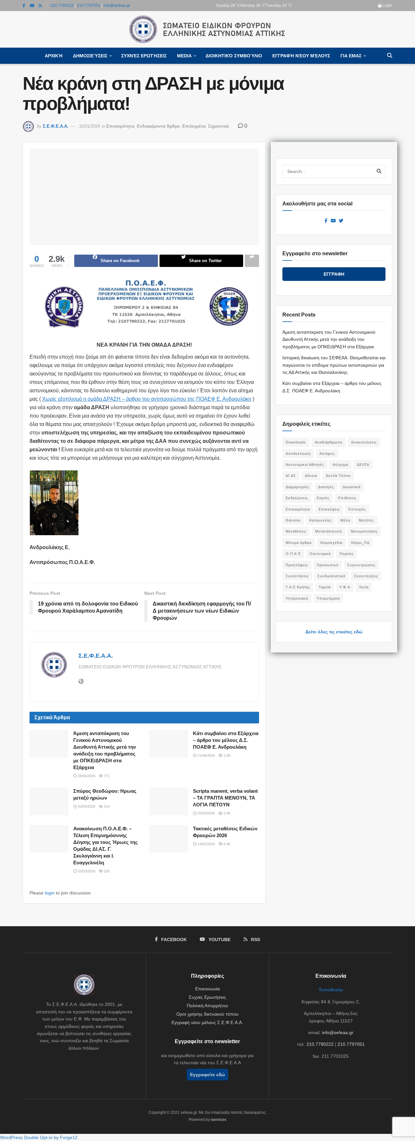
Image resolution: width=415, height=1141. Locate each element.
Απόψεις (327, 453)
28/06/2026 (86, 776)
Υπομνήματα (328, 598)
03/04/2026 (86, 806)
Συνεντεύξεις (366, 576)
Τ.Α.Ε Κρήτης (298, 587)
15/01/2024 (89, 126)
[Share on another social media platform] (252, 261)
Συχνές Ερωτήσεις (144, 55)
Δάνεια (311, 476)
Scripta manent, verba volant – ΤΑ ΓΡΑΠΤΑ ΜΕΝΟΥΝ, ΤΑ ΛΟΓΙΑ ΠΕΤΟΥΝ (225, 797)
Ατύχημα (340, 465)
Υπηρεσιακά (297, 598)
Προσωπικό (327, 565)
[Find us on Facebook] (24, 5)
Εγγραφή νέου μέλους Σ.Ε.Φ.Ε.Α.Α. (207, 1022)
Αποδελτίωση (298, 453)
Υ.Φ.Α (344, 587)
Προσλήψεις (297, 565)
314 (106, 806)
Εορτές (323, 498)
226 (106, 871)
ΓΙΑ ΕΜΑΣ (351, 55)
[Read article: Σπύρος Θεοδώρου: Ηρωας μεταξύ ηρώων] (49, 801)
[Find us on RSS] (40, 5)
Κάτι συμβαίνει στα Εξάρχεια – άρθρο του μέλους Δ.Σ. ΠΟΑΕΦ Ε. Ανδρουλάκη (225, 740)
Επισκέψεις (329, 509)
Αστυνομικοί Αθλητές (305, 465)
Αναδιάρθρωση (328, 442)
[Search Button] (389, 56)
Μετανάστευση (328, 531)
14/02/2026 (205, 844)
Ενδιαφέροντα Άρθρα (158, 126)
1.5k (226, 755)
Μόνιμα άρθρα (299, 543)
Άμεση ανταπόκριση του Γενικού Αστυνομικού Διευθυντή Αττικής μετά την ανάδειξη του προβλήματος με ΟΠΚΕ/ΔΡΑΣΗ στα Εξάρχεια (328, 339)
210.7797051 (89, 5)
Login (386, 5)
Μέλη (345, 520)
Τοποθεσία (331, 989)
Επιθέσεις (347, 498)
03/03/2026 (86, 871)
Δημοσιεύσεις (90, 55)
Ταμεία (325, 587)
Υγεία (364, 587)
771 (106, 776)
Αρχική (54, 55)
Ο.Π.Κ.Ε (293, 554)
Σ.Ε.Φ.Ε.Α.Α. (55, 126)
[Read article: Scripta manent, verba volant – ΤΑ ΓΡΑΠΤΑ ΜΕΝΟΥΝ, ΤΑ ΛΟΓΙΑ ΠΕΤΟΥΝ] (168, 801)
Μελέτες (366, 520)
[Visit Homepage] (207, 29)
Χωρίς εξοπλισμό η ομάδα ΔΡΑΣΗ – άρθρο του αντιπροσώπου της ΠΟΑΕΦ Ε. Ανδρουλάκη (146, 399)
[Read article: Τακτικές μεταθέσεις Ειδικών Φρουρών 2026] (168, 839)
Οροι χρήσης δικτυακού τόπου (207, 1014)
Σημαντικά (218, 126)
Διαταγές (326, 487)
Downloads (296, 442)
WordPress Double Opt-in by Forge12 (38, 1137)
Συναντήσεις (297, 576)
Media (184, 55)
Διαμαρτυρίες (297, 487)
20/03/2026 (205, 813)
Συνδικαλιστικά (331, 576)
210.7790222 (62, 5)
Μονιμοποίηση (364, 531)
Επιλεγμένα (194, 126)
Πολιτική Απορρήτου (207, 1005)
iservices (218, 1119)
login (49, 892)
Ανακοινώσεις (364, 442)
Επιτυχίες (357, 509)
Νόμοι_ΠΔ (360, 543)
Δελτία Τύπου (338, 476)
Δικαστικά (352, 487)
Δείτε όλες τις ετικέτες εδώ (333, 631)
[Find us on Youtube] (32, 5)
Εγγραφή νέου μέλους (301, 55)
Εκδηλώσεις (297, 498)
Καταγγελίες (320, 520)
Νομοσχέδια (331, 543)
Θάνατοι (293, 520)
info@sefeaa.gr (116, 5)
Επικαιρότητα (120, 126)
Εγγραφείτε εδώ (207, 1074)
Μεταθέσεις (296, 531)
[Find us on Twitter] (341, 221)
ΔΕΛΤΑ (363, 465)
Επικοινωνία (207, 988)
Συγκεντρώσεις (361, 565)
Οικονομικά (320, 554)
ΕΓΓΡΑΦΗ (334, 274)
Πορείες (346, 554)
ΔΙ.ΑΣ (291, 476)
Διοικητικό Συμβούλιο (234, 55)
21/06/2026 (205, 755)
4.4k (226, 844)
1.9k (226, 813)
